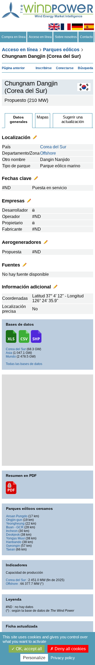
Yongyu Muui (15, 538)
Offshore (48, 153)
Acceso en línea (40, 37)
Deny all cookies (70, 649)
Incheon (12, 531)
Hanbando (13, 542)
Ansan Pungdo (16, 516)
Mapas (43, 117)
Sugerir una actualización (72, 119)
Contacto (86, 37)
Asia (9, 353)
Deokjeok (13, 534)
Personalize (34, 658)
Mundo (11, 356)
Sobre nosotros (65, 37)
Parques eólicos (61, 49)
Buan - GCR (14, 527)
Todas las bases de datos (24, 364)
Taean (10, 549)
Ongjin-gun (14, 520)
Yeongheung (15, 523)
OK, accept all (28, 649)
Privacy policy (63, 658)
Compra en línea (13, 37)
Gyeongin (13, 546)
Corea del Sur (53, 147)
